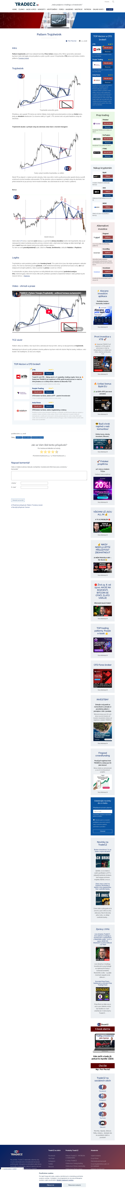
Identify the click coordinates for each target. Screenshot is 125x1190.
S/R (21, 241)
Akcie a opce (31, 9)
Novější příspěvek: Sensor (21, 507)
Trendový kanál (23, 58)
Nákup (108, 176)
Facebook (51, 1156)
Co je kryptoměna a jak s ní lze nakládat (100, 1165)
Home (14, 9)
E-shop (109, 9)
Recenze (49, 373)
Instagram (51, 1161)
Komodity (41, 9)
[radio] (41, 452)
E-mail (13, 487)
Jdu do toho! (108, 123)
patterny (19, 437)
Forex (61, 9)
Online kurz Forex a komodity (75, 1166)
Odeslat (102, 831)
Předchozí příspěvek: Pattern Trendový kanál (27, 505)
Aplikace (107, 237)
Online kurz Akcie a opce (74, 1169)
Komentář (15, 469)
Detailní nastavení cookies (65, 1180)
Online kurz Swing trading (74, 1163)
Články (21, 9)
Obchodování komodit (98, 1161)
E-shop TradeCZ (71, 1160)
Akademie (69, 9)
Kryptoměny (52, 9)
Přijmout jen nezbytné (74, 1185)
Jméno (14, 483)
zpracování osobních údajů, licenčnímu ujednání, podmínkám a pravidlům (101, 824)
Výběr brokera (96, 1156)
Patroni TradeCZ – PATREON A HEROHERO (75, 1157)
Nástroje (78, 9)
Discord (51, 1167)
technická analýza (37, 437)
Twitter (50, 1164)
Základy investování (97, 1169)
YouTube (51, 1158)
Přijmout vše (50, 1185)
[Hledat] (113, 1)
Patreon (87, 9)
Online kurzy (98, 9)
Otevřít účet (38, 373)
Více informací (102, 327)
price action (26, 437)
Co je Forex (94, 1158)
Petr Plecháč (72, 41)
